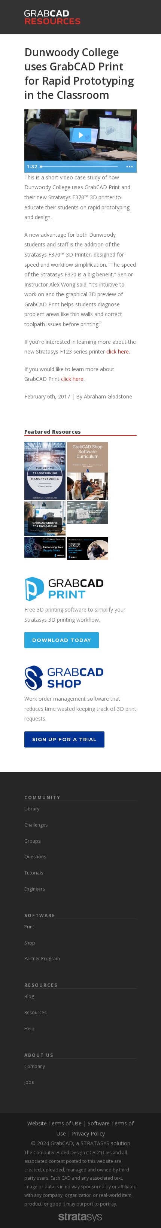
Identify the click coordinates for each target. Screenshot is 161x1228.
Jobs (29, 1082)
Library (31, 809)
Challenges (36, 825)
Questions (35, 856)
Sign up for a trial (64, 739)
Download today (61, 640)
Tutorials (33, 873)
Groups (32, 841)
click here (117, 351)
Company (34, 1066)
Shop (29, 943)
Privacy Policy (88, 1133)
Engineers (34, 889)
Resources (35, 1012)
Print (29, 927)
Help (29, 1028)
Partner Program (42, 958)
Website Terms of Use (54, 1123)
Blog (29, 996)
